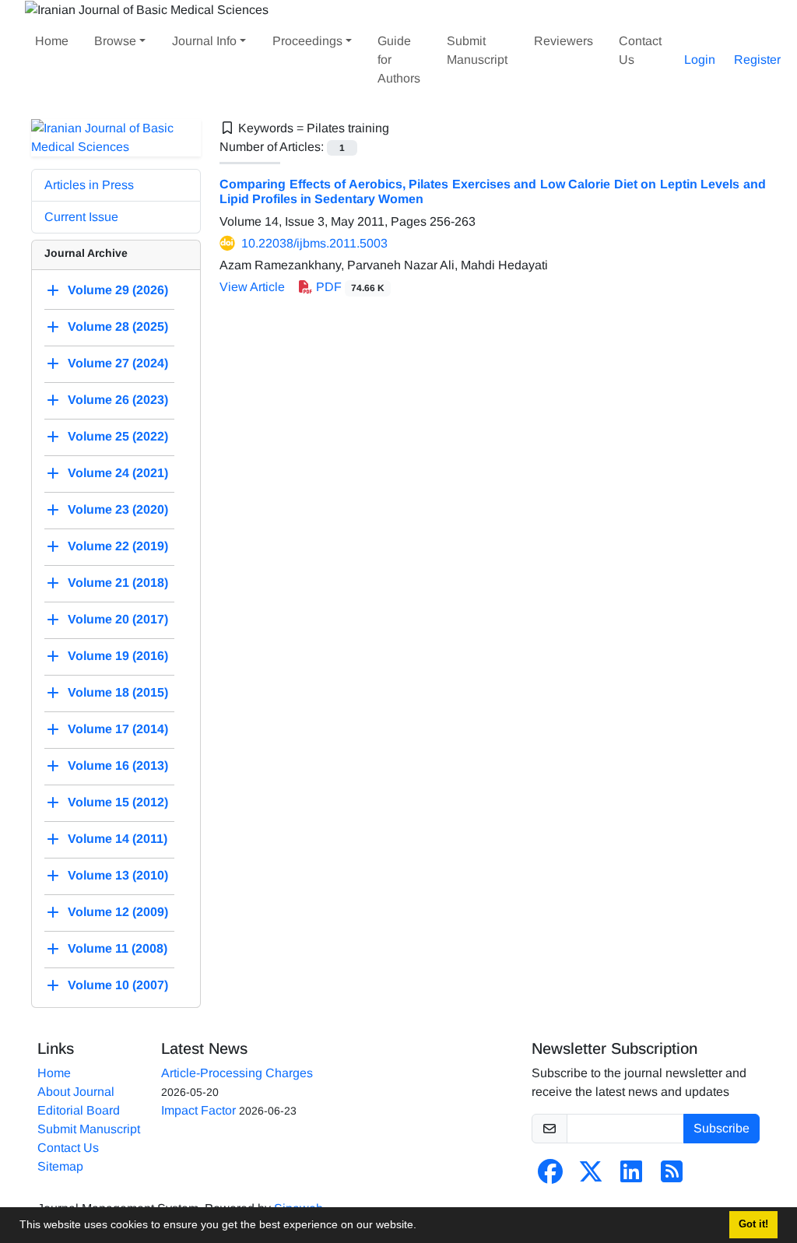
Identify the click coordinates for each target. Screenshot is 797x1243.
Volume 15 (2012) (118, 802)
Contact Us (640, 50)
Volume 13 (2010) (118, 875)
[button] (422, 1226)
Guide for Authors (398, 59)
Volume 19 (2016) (118, 655)
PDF (348, 286)
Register (757, 59)
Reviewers (563, 40)
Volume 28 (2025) (118, 326)
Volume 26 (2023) (118, 399)
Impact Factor (198, 1110)
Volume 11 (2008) (117, 948)
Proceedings (307, 40)
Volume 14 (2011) (117, 838)
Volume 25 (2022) (118, 436)
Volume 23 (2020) (118, 509)
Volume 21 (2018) (118, 582)
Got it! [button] (753, 1224)
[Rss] (671, 1176)
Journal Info (204, 40)
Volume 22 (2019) (118, 546)
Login (699, 59)
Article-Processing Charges (237, 1073)
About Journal (75, 1091)
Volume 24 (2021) (118, 472)
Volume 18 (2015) (118, 692)
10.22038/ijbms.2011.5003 (314, 243)
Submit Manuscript (477, 50)
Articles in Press (89, 184)
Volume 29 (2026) (118, 290)
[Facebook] (550, 1176)
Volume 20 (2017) (118, 619)
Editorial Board (78, 1110)
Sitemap (60, 1166)
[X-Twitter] (590, 1176)
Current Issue (81, 216)
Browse (115, 40)
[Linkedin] (631, 1176)
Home (51, 40)
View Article (252, 286)
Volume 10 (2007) (118, 985)
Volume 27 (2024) (118, 363)
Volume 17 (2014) (118, 729)
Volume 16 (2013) (118, 765)
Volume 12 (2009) (118, 911)
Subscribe (721, 1128)
